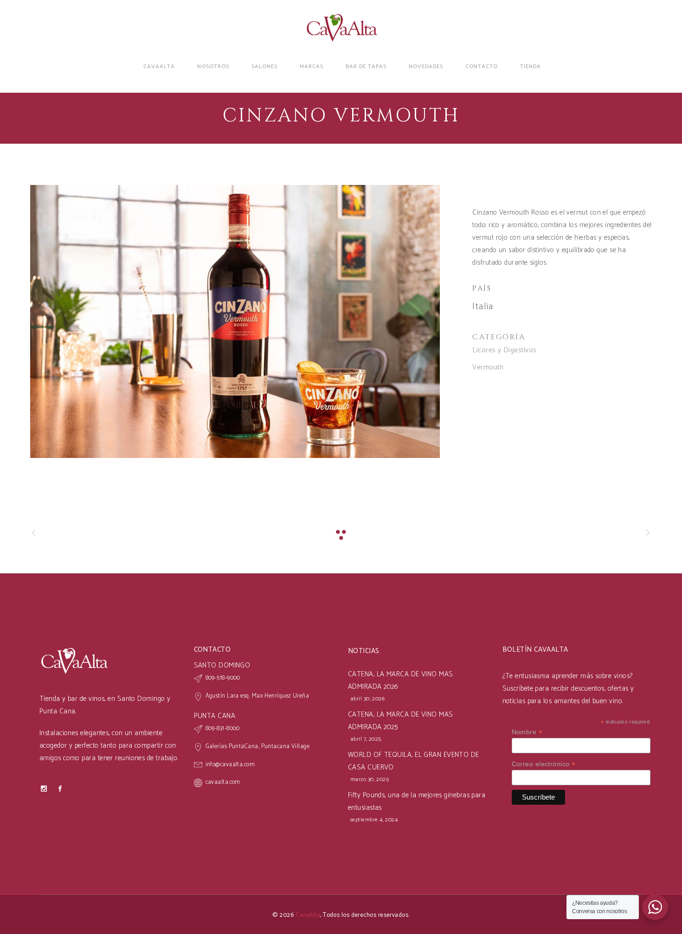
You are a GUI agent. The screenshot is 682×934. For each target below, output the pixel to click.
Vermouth (487, 367)
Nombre (527, 732)
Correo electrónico (544, 764)
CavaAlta (308, 915)
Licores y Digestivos (504, 350)
